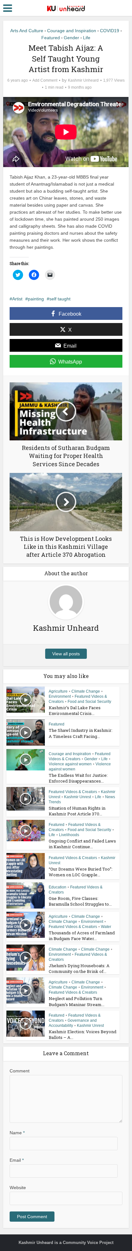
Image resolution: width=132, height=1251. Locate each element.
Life (86, 37)
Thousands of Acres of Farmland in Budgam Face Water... (82, 935)
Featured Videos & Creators (73, 792)
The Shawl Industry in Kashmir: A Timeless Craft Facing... (80, 733)
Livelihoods (69, 835)
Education (57, 887)
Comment (19, 1070)
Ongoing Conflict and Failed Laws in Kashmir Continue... (82, 844)
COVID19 (109, 30)
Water (106, 926)
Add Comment (44, 80)
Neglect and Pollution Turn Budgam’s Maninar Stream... (76, 1001)
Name (17, 1132)
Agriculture (58, 691)
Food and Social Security (89, 701)
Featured (50, 37)
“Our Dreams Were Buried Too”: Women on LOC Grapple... (80, 872)
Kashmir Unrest (77, 797)
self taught (59, 298)
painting (36, 298)
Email (17, 1160)
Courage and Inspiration (71, 30)
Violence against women (70, 764)
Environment (60, 696)
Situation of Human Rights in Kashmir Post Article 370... (77, 811)
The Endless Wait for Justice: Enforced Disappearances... (78, 778)
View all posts (66, 653)
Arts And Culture (26, 30)
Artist (17, 298)
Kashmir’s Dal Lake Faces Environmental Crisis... (75, 710)
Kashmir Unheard (83, 80)
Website (18, 1187)
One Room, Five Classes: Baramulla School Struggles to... (80, 901)
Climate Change (85, 691)
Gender (71, 37)
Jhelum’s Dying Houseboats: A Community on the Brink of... (79, 968)
